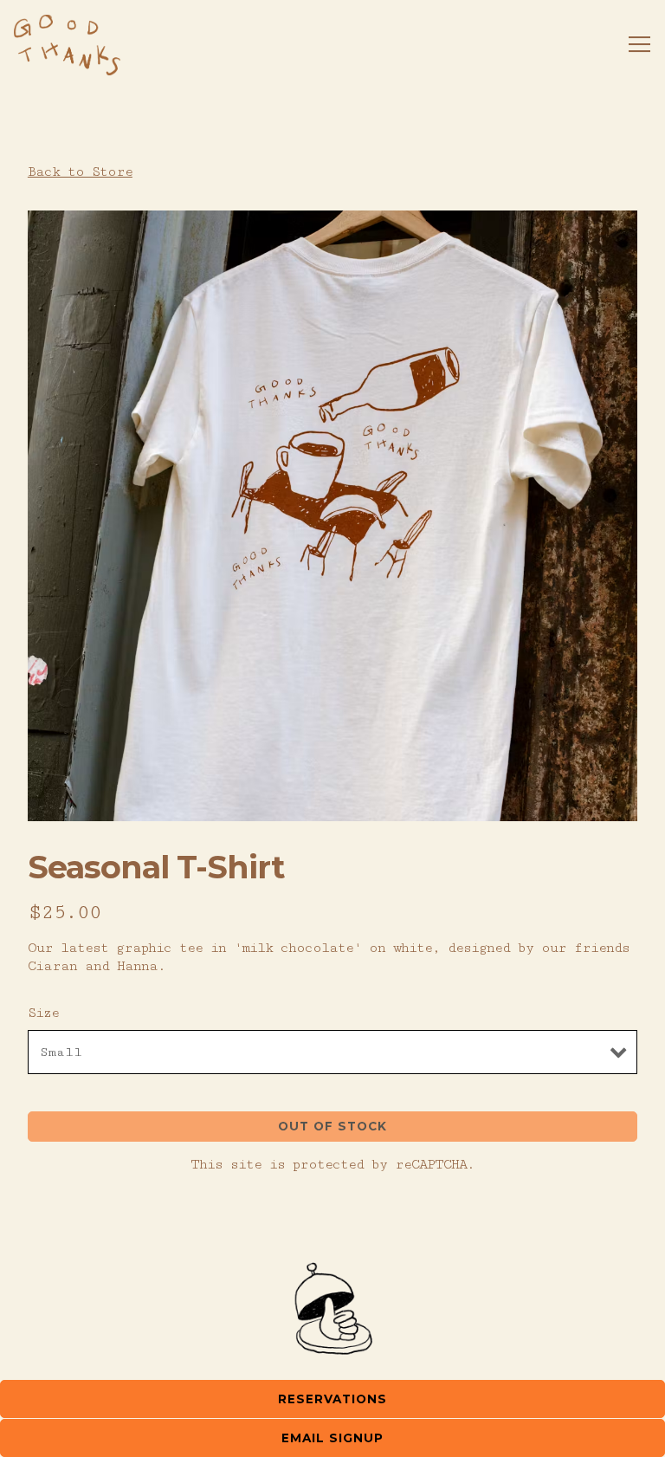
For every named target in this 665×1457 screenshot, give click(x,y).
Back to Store (80, 172)
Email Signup (332, 1438)
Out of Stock (332, 1126)
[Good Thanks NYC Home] (67, 44)
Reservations (332, 1399)
